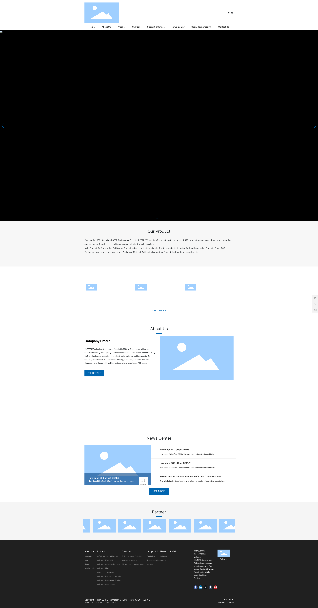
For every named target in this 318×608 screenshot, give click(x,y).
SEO (114, 602)
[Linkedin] (200, 587)
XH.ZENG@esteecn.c (201, 560)
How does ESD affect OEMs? (103, 478)
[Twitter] (205, 587)
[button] (157, 218)
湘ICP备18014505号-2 (140, 600)
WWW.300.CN (91, 602)
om (210, 560)
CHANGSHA (105, 602)
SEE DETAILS (159, 310)
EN (229, 13)
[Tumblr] (210, 587)
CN (232, 13)
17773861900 (202, 554)
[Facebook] (196, 587)
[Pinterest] (215, 587)
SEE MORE (159, 491)
